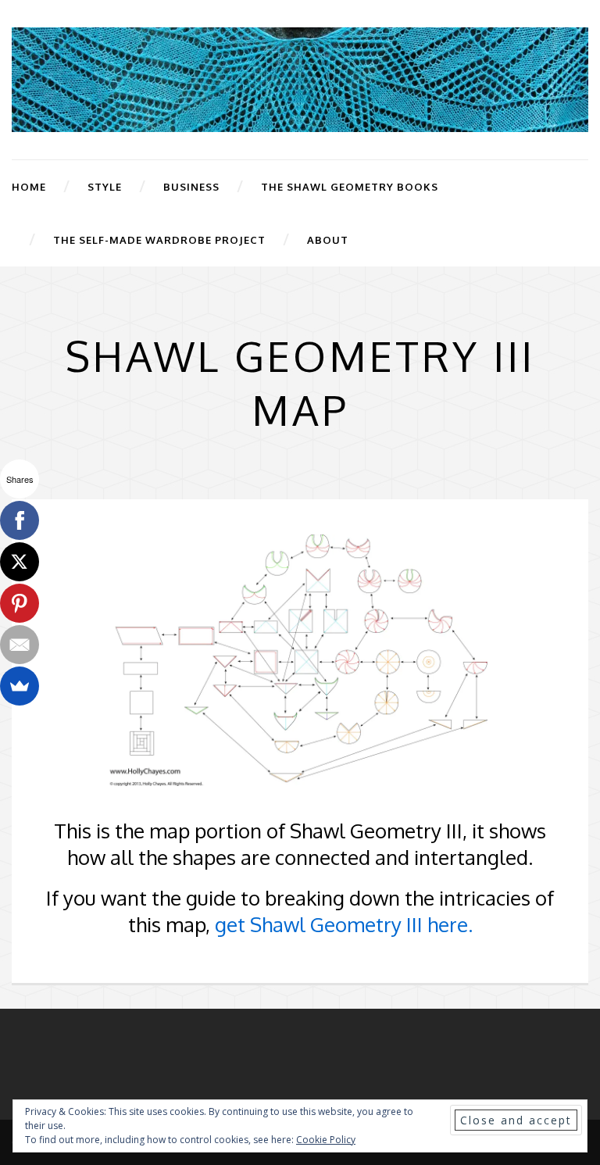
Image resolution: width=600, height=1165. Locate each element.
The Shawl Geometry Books (349, 186)
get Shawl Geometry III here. (344, 924)
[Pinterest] (19, 603)
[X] (19, 561)
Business (191, 186)
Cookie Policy (325, 1139)
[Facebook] (19, 520)
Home (29, 186)
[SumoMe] (19, 686)
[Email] (19, 644)
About (327, 240)
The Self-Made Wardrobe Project (159, 240)
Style (105, 186)
